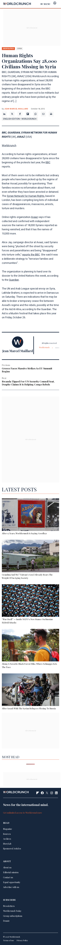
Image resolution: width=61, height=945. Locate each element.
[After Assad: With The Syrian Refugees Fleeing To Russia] (30, 690)
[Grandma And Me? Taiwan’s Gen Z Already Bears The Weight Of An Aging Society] (30, 556)
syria (19, 48)
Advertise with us (11, 887)
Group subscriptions (12, 915)
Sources (7, 833)
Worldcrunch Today (12, 910)
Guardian (14, 279)
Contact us (8, 877)
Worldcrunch (9, 145)
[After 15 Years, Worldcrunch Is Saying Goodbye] (30, 515)
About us (7, 867)
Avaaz (34, 217)
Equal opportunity (11, 882)
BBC (48, 162)
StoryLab (7, 843)
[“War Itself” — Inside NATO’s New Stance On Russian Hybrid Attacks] (30, 601)
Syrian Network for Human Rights (25, 195)
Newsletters (9, 906)
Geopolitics (8, 48)
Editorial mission (10, 872)
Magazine (7, 828)
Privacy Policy (22, 940)
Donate (6, 920)
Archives (7, 838)
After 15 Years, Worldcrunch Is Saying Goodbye (24, 533)
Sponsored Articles (12, 848)
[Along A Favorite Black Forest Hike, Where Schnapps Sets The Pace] (30, 645)
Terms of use (8, 940)
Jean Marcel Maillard (16, 109)
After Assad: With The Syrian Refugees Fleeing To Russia (29, 708)
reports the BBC (31, 254)
